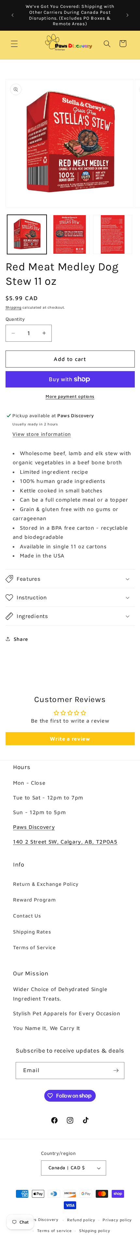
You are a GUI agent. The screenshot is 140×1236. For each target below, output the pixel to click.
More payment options (70, 396)
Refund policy (81, 1219)
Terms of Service (34, 947)
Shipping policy (94, 1230)
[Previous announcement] (13, 15)
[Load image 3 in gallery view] (113, 234)
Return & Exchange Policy (46, 884)
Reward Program (34, 899)
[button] (14, 43)
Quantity (15, 319)
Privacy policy (117, 1219)
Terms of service (54, 1230)
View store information (41, 434)
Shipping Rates (32, 932)
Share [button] (21, 639)
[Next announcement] (127, 15)
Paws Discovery (34, 827)
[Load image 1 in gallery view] (27, 234)
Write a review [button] (70, 739)
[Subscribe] (116, 1070)
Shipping (13, 307)
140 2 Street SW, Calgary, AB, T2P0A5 (65, 841)
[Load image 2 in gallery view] (70, 234)
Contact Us (27, 915)
